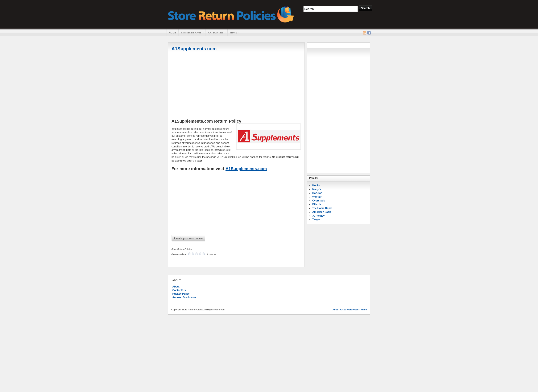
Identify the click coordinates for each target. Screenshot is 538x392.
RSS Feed (364, 32)
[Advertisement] (236, 85)
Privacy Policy (181, 293)
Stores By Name (189, 33)
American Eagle (321, 212)
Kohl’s (316, 185)
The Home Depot (322, 208)
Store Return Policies (231, 14)
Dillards (317, 204)
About (175, 286)
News (232, 33)
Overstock (318, 200)
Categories (214, 33)
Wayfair (317, 196)
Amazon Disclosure (184, 297)
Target (316, 219)
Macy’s (316, 189)
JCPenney (318, 215)
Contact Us (179, 290)
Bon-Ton (317, 193)
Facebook (369, 32)
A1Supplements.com (194, 48)
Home (172, 32)
